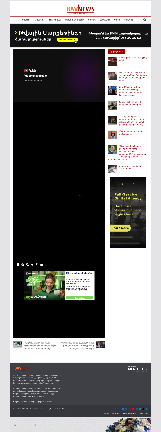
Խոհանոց (128, 20)
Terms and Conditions (129, 413)
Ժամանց (39, 20)
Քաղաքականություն (75, 20)
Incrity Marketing (55, 409)
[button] (30, 20)
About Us (106, 413)
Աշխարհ (92, 20)
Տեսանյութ (105, 20)
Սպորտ (117, 20)
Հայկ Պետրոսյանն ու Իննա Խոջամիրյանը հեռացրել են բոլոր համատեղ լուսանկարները (40, 346)
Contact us (115, 413)
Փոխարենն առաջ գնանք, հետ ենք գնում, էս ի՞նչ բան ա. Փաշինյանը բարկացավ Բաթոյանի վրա (77, 346)
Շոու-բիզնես (55, 20)
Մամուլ (25, 20)
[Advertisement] (59, 321)
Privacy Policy (143, 413)
